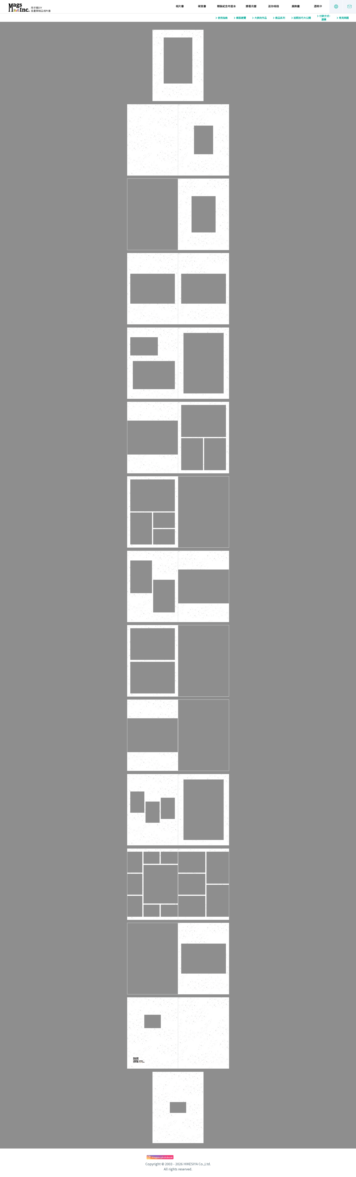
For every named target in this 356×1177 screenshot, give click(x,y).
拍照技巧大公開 (302, 18)
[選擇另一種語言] (336, 6)
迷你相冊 (273, 6)
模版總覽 (241, 18)
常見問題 (344, 18)
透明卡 (318, 6)
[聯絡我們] (349, 6)
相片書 (180, 6)
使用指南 (223, 18)
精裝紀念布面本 (226, 6)
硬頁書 (202, 6)
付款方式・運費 (324, 18)
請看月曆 (251, 6)
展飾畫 (296, 6)
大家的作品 (260, 18)
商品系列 (280, 18)
